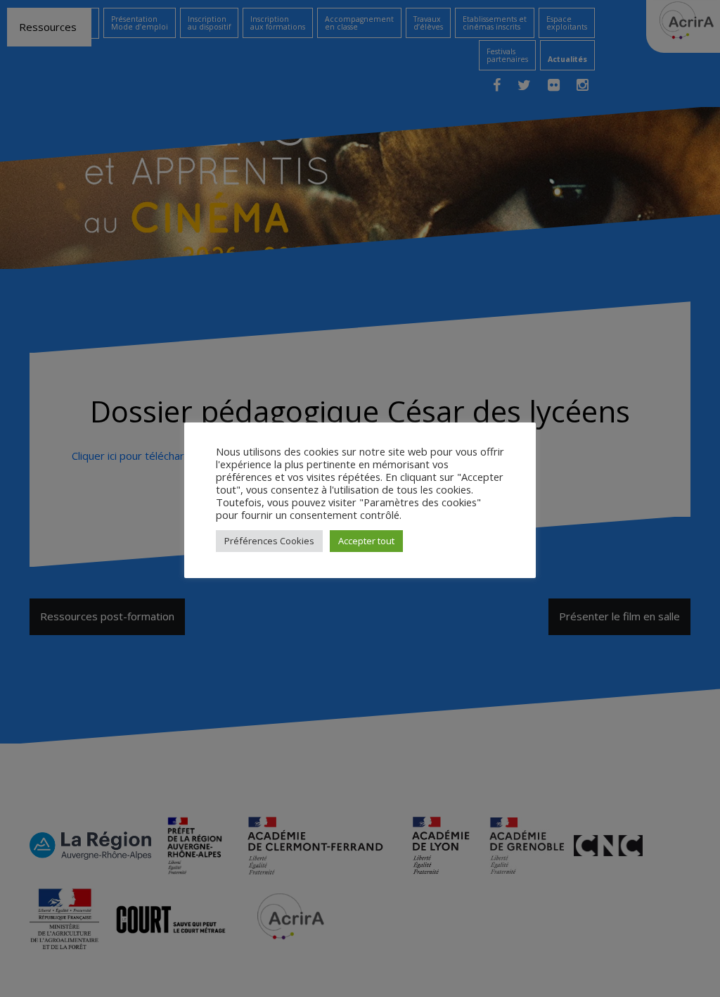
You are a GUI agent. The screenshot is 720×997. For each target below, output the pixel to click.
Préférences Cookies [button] (269, 540)
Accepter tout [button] (366, 540)
